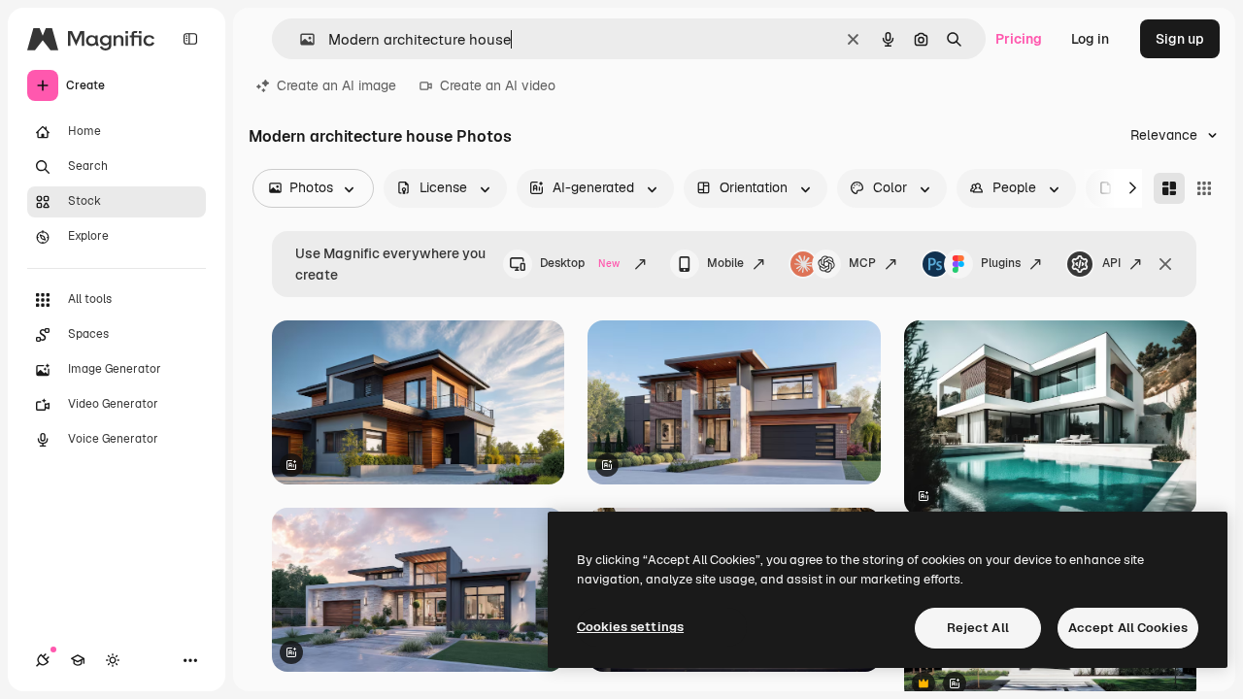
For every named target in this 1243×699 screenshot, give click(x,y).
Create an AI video (497, 85)
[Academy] (77, 660)
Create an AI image (336, 85)
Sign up (1180, 39)
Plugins (1001, 263)
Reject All (978, 627)
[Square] (1204, 188)
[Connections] (42, 660)
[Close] (1165, 264)
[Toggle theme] (112, 660)
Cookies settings (630, 626)
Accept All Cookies (1128, 627)
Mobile (725, 263)
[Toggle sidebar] (190, 38)
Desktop (580, 263)
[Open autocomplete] (299, 39)
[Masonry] (1169, 188)
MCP (862, 263)
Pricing (1018, 39)
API (1111, 263)
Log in (1090, 39)
